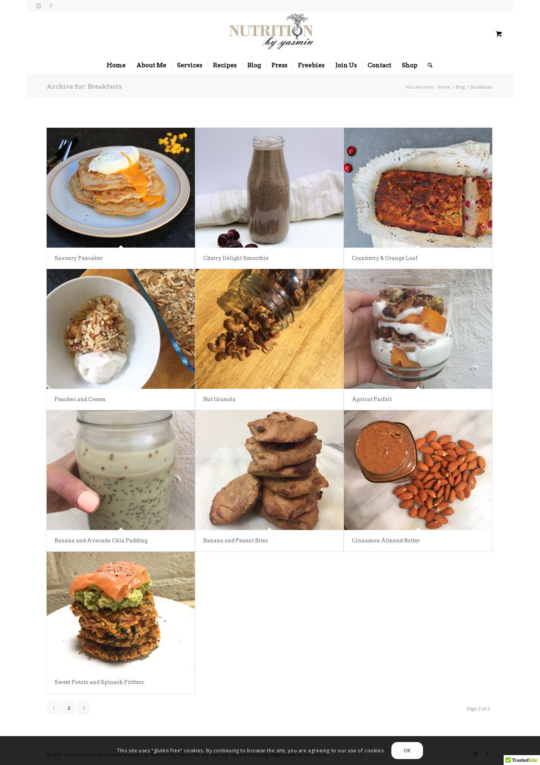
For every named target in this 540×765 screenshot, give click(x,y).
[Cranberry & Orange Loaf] (418, 188)
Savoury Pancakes (79, 258)
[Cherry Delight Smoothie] (269, 188)
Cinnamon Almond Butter (386, 540)
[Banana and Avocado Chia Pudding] (121, 470)
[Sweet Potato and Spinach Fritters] (121, 612)
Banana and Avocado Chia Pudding (101, 540)
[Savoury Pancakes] (121, 188)
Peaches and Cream (80, 399)
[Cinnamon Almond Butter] (418, 470)
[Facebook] (51, 6)
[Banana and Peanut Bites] (269, 470)
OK (407, 750)
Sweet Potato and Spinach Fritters (99, 682)
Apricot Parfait (372, 399)
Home (443, 87)
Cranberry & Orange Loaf (384, 258)
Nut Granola (219, 399)
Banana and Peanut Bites (235, 540)
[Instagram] (39, 6)
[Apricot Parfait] (418, 329)
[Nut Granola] (269, 329)
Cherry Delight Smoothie (235, 258)
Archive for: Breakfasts (84, 86)
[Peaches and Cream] (121, 329)
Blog (460, 87)
